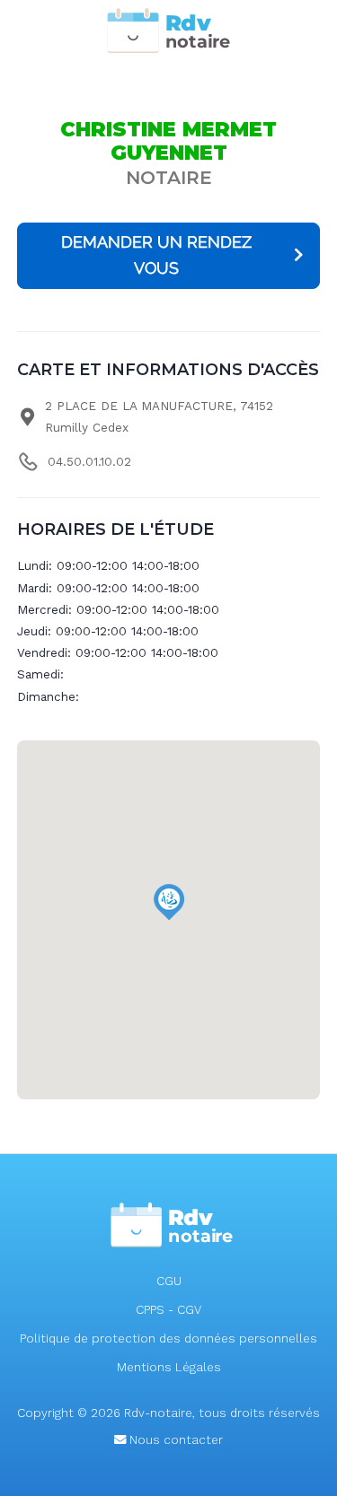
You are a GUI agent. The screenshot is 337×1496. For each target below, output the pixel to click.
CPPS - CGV (168, 1310)
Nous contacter (174, 1440)
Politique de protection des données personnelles (168, 1338)
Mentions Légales (169, 1367)
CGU (169, 1281)
